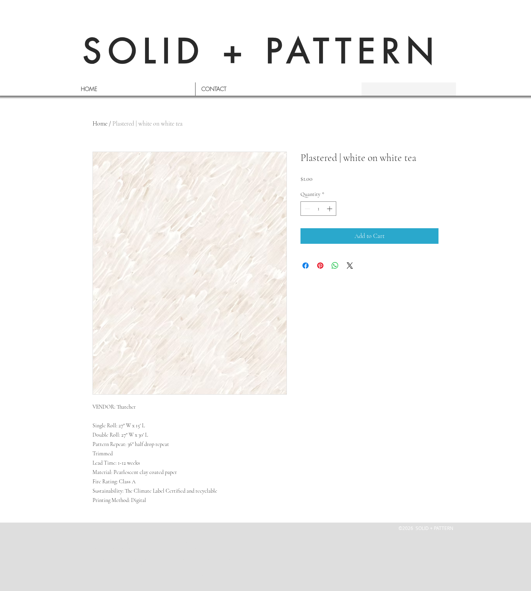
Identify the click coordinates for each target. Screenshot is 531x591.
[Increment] (330, 208)
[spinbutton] (318, 208)
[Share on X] (350, 265)
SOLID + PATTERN (261, 51)
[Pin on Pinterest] (320, 265)
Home (100, 124)
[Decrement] (306, 208)
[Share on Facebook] (305, 265)
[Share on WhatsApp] (335, 265)
